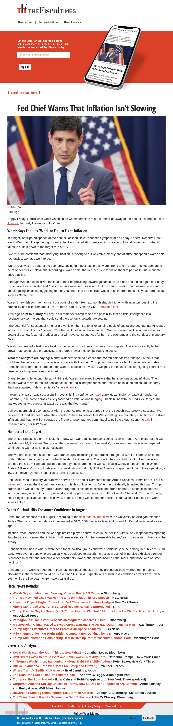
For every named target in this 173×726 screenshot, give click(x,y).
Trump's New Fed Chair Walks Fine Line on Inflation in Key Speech (61, 597)
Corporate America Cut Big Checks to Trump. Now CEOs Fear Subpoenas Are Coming (75, 684)
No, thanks (148, 718)
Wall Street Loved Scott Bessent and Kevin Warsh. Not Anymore (59, 657)
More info (76, 722)
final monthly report (92, 517)
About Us (57, 706)
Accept (133, 718)
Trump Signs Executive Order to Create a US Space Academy (57, 629)
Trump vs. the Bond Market (32, 679)
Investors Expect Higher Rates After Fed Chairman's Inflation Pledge (62, 602)
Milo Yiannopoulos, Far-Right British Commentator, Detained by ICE (62, 633)
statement (14, 484)
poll (42, 468)
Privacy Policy (92, 706)
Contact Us (74, 706)
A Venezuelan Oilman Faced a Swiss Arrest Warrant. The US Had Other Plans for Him (74, 624)
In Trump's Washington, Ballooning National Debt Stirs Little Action (61, 661)
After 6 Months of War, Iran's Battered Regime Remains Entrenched (61, 606)
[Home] (49, 8)
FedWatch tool (108, 307)
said (66, 387)
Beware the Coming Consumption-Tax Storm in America (53, 693)
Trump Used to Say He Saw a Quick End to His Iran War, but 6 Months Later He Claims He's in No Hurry (87, 611)
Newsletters (25, 22)
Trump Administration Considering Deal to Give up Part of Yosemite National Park (72, 638)
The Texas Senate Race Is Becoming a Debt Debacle (50, 697)
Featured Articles (48, 22)
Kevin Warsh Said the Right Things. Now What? (47, 652)
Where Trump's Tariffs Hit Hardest (37, 670)
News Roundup (72, 22)
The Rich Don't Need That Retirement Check (44, 675)
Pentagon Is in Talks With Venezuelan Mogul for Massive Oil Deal (59, 620)
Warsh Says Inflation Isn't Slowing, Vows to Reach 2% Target (56, 593)
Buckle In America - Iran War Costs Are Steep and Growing (55, 666)
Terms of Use (113, 706)
